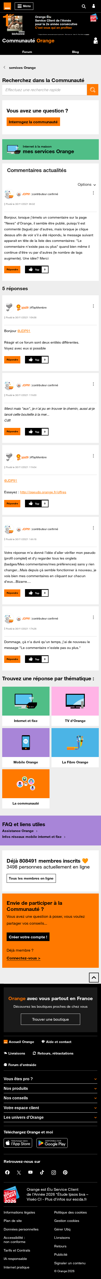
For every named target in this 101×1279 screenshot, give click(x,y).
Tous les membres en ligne (31, 878)
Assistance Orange (18, 831)
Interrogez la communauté (33, 121)
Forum (27, 52)
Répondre (12, 269)
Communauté (28, 40)
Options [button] (84, 184)
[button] (93, 193)
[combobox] (44, 89)
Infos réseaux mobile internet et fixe (32, 836)
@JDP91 (23, 331)
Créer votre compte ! (28, 936)
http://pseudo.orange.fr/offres (43, 492)
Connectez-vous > (23, 958)
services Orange (22, 67)
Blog (75, 52)
